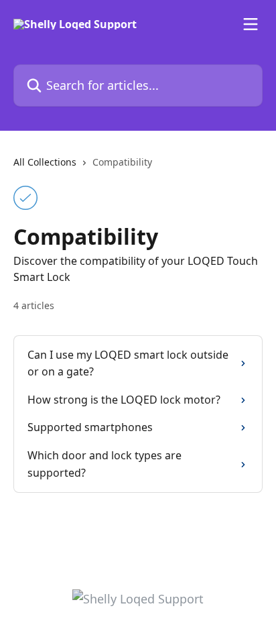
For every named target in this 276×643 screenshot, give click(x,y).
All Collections (44, 162)
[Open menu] (250, 24)
